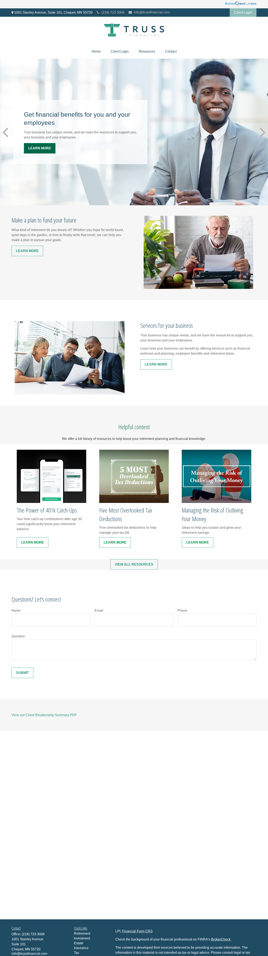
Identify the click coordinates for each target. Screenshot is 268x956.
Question (18, 636)
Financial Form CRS (137, 931)
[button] (96, 51)
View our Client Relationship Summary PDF (44, 715)
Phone (182, 610)
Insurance (81, 948)
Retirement (82, 933)
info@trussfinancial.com (152, 12)
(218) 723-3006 (113, 12)
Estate (78, 943)
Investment (82, 938)
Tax (76, 953)
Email (99, 610)
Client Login (243, 12)
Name (16, 610)
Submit (22, 672)
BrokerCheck (221, 939)
